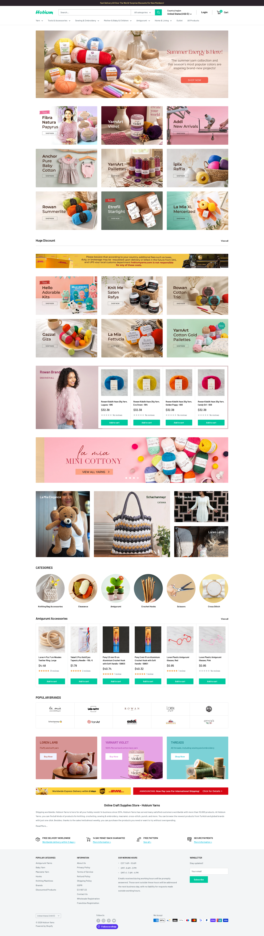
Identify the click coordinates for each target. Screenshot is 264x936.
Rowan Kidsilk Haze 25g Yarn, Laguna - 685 (114, 403)
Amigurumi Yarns (44, 863)
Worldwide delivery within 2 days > (58, 842)
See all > (147, 842)
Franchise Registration (88, 903)
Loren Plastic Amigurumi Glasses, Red (178, 659)
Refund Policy (83, 876)
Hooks (39, 876)
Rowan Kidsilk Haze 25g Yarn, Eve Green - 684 (146, 403)
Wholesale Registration (88, 898)
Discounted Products (46, 889)
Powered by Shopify (44, 926)
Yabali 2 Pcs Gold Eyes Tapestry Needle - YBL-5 (82, 659)
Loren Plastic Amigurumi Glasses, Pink (210, 659)
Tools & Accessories (57, 20)
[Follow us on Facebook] (98, 921)
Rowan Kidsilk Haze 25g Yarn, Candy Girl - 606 (211, 403)
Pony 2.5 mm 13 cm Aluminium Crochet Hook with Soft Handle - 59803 (114, 660)
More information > (102, 842)
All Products (193, 20)
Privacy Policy (83, 867)
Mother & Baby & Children (116, 20)
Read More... (42, 826)
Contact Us (82, 894)
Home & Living (162, 20)
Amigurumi (141, 20)
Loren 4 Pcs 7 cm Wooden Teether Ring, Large (49, 659)
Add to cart (114, 422)
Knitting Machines (44, 880)
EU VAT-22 (82, 889)
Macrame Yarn (42, 871)
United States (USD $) (46, 916)
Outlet (180, 20)
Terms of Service (85, 871)
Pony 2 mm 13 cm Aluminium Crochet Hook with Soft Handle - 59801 (147, 660)
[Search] (158, 12)
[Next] (227, 397)
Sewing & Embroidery (85, 20)
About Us (81, 863)
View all (225, 240)
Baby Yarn (40, 867)
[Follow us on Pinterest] (109, 921)
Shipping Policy (84, 880)
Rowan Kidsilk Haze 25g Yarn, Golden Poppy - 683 (179, 403)
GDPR (79, 885)
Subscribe (199, 879)
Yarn (38, 20)
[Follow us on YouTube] (114, 921)
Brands (39, 885)
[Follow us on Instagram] (103, 921)
